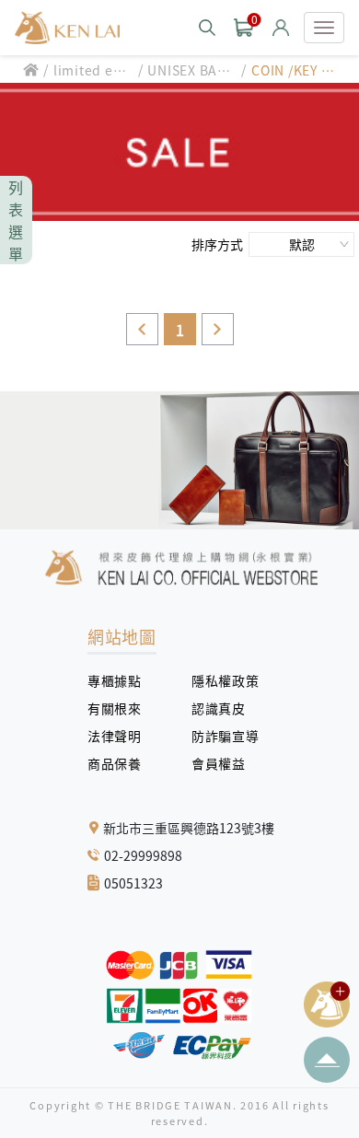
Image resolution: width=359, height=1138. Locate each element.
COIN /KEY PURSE (295, 70)
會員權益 (225, 763)
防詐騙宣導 (225, 735)
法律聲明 (121, 735)
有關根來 (121, 708)
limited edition (92, 70)
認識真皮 (225, 708)
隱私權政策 (218, 680)
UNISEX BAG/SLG (189, 70)
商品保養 (121, 763)
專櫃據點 (114, 680)
